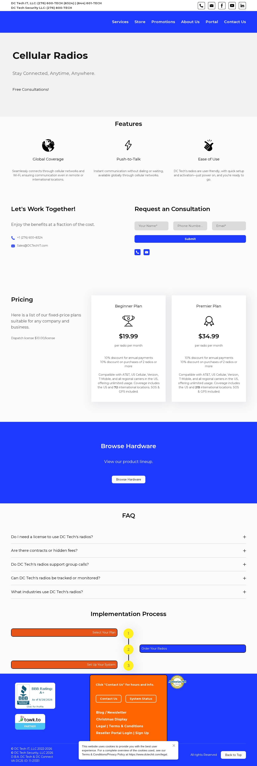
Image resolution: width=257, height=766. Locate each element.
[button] (201, 5)
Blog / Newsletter (111, 712)
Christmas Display (111, 719)
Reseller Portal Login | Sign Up (122, 733)
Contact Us (235, 21)
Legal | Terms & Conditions (119, 726)
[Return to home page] (39, 22)
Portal (212, 21)
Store (140, 21)
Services (120, 21)
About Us (190, 21)
